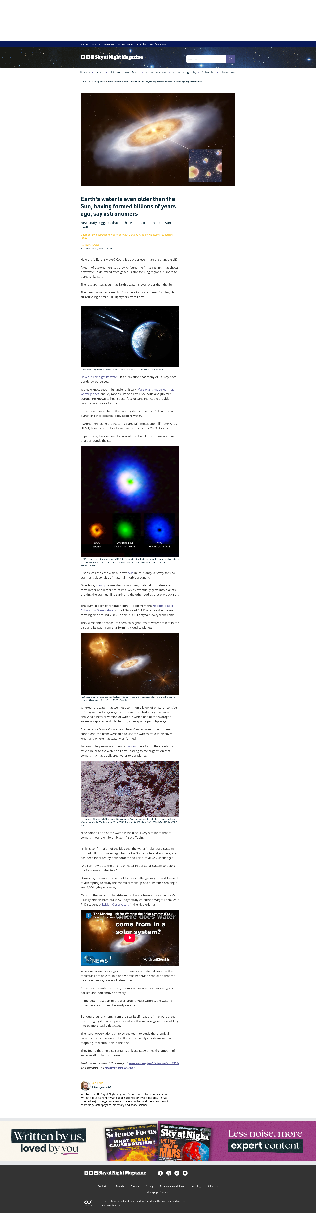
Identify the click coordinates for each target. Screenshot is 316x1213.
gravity (100, 585)
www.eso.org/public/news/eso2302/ (154, 1063)
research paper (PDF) (120, 1068)
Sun (130, 573)
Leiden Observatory (115, 904)
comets (132, 746)
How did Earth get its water (99, 377)
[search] (230, 59)
